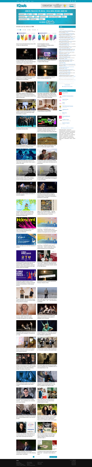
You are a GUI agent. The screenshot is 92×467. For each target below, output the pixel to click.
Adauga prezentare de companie (68, 127)
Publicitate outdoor (61, 138)
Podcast (33, 29)
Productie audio (73, 134)
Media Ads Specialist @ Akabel (64, 54)
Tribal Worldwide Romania (67, 106)
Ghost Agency (65, 92)
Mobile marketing (61, 134)
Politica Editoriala (29, 462)
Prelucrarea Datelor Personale (31, 465)
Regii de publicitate (66, 138)
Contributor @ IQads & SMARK (20, 465)
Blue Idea (74, 460)
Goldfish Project (65, 119)
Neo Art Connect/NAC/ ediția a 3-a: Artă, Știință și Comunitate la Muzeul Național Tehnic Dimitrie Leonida (25, 384)
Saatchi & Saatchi (65, 123)
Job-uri (32, 1)
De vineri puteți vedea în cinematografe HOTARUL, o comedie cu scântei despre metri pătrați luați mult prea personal (47, 162)
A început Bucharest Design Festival (44, 111)
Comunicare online (64, 100)
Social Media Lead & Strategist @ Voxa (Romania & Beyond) (66, 51)
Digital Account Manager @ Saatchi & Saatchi (66, 59)
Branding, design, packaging (62, 129)
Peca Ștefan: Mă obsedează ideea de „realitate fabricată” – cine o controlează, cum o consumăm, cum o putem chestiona (25, 401)
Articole (19, 29)
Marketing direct (69, 133)
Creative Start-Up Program (20, 464)
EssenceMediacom (66, 116)
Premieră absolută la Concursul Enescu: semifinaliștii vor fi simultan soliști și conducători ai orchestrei (45, 45)
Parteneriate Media (18, 463)
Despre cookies (40, 463)
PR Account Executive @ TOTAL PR (65, 74)
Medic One (64, 112)
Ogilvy (63, 102)
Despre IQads (18, 462)
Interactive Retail (64, 133)
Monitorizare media (66, 134)
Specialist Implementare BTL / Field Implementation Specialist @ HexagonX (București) (66, 67)
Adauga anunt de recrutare (67, 86)
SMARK (18, 192)
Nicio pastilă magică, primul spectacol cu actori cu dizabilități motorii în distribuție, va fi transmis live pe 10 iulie (25, 333)
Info (37, 29)
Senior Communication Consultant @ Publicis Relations (67, 38)
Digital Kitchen (65, 99)
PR (62, 110)
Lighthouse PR (65, 109)
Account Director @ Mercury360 (64, 40)
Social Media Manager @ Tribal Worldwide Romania (67, 33)
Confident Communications (67, 96)
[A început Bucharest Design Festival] (47, 104)
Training (60, 139)
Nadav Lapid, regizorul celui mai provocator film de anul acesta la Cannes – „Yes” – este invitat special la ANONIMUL (47, 300)
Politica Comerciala (29, 463)
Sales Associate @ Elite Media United (65, 48)
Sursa (24, 29)
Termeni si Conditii (40, 462)
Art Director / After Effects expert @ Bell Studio (66, 30)
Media (63, 117)
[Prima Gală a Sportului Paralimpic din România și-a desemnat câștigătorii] (26, 187)
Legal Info (28, 464)
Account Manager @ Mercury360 (64, 43)
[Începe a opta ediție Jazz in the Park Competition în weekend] (26, 239)
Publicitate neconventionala (70, 137)
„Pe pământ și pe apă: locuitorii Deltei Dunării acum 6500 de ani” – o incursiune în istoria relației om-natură (47, 453)
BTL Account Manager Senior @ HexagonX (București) (67, 64)
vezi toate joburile (67, 84)
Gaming (60, 133)
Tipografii (74, 138)
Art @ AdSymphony (62, 62)
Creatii (28, 29)
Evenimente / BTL (67, 132)
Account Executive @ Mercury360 (64, 45)
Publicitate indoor (65, 137)
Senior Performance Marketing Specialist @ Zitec (66, 69)
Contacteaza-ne (40, 464)
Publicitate (63, 93)
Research (71, 138)
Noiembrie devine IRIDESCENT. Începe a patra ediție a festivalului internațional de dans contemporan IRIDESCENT (25, 230)
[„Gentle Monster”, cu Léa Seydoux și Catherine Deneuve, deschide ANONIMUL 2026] (47, 70)
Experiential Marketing (72, 132)
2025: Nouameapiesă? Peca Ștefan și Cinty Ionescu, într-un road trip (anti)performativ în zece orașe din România (26, 417)
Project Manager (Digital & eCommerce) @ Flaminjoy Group (66, 78)
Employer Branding (61, 132)
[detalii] (67, 32)
